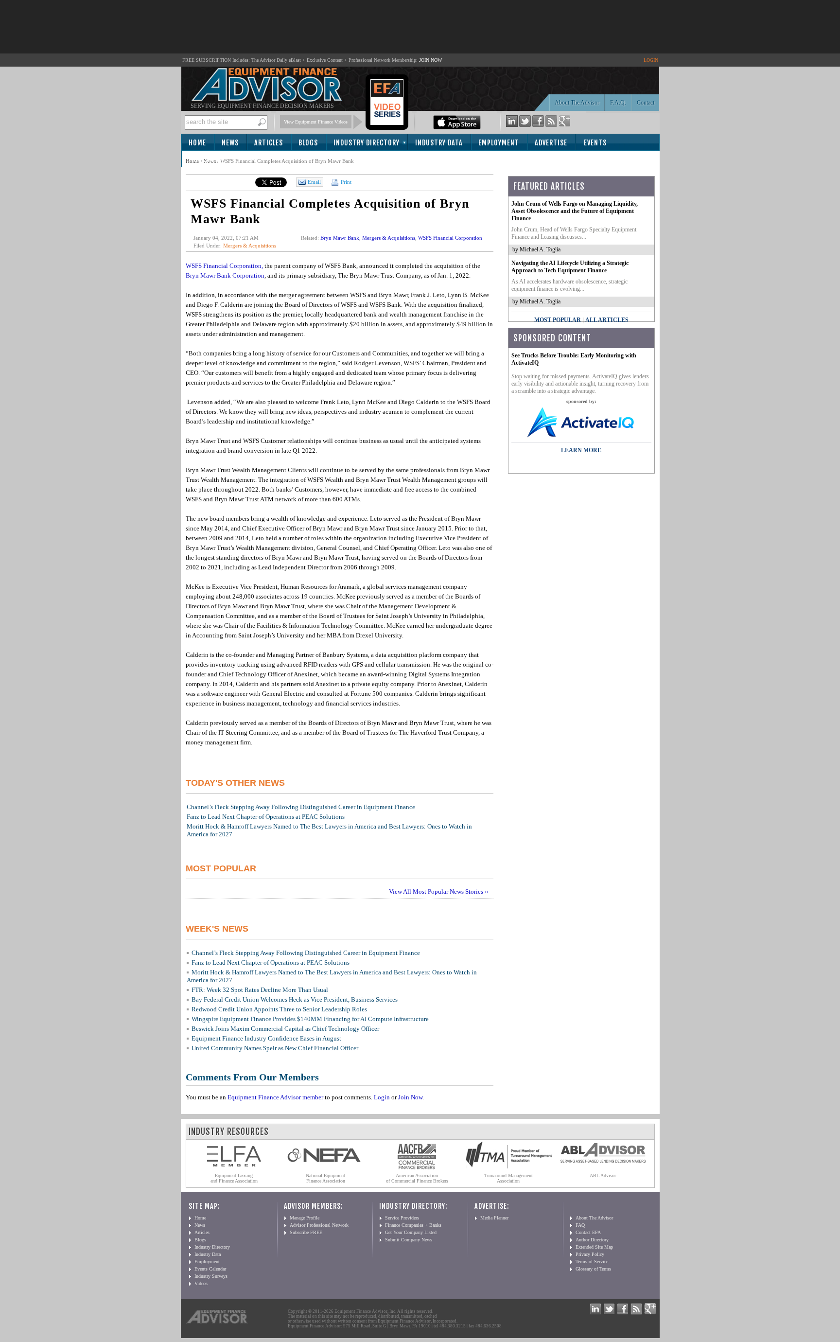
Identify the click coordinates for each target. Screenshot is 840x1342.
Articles (268, 143)
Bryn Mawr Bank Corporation (225, 275)
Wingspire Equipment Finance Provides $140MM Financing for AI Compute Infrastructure (310, 1019)
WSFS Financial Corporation (450, 238)
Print (345, 182)
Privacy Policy (590, 1254)
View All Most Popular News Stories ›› (439, 891)
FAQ (580, 1225)
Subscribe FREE (306, 1232)
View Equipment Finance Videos (316, 121)
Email (314, 182)
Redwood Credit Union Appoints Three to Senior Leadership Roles (279, 1009)
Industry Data (439, 143)
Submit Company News (408, 1239)
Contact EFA (588, 1232)
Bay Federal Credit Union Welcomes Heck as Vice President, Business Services (295, 999)
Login (382, 1097)
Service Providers (402, 1217)
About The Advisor (577, 102)
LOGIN (651, 60)
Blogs (308, 143)
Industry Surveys (211, 1276)
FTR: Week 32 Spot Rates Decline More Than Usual (260, 989)
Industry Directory (366, 143)
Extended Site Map (594, 1247)
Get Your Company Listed (411, 1232)
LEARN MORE (581, 450)
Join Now (410, 1097)
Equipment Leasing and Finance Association (234, 1178)
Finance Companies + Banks (413, 1225)
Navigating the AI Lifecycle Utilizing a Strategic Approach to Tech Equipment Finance (570, 267)
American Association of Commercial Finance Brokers (417, 1178)
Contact (645, 102)
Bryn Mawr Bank (339, 238)
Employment (498, 143)
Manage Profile (304, 1217)
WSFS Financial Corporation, (224, 265)
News (230, 143)
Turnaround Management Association (508, 1178)
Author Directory (592, 1239)
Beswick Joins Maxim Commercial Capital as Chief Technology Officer (285, 1028)
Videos (201, 1283)
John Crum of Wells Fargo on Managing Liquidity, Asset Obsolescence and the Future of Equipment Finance (574, 211)
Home (197, 143)
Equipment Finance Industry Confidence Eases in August (266, 1038)
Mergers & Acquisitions (249, 245)
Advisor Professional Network (319, 1225)
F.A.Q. (618, 102)
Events (595, 143)
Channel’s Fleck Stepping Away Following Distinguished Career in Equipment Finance (301, 807)
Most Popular (557, 320)
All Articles (607, 320)
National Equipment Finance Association (325, 1178)
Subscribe (208, 160)
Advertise (551, 143)
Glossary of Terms (593, 1268)
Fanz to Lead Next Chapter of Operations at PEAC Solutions (266, 816)
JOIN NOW (430, 60)
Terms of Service (592, 1261)
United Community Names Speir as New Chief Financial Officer (275, 1048)
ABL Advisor (603, 1175)
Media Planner (494, 1217)
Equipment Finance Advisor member (275, 1097)
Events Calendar (210, 1268)
